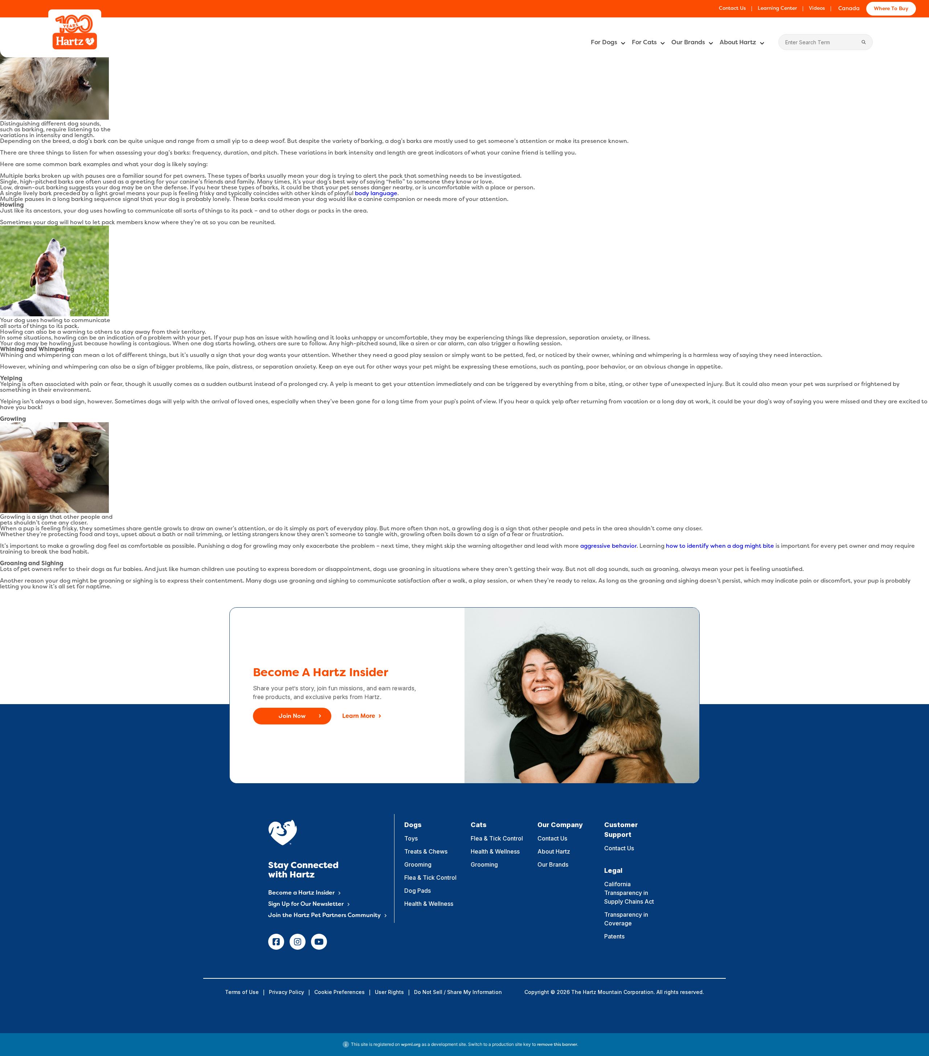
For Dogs (604, 43)
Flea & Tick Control (430, 877)
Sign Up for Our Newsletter (306, 904)
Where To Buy (891, 9)
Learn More (358, 716)
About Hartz (738, 43)
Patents (614, 936)
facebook (276, 942)
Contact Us (732, 8)
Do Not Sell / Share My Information (458, 992)
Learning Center (777, 8)
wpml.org (411, 1045)
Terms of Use (242, 992)
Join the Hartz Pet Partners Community (324, 916)
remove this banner (557, 1045)
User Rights (389, 992)
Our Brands (688, 43)
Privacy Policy (286, 992)
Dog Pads (417, 890)
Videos (817, 8)
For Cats (644, 43)
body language (376, 194)
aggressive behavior (608, 546)
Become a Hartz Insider (301, 893)
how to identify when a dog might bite (720, 546)
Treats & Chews (425, 851)
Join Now (292, 716)
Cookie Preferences (339, 992)
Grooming (417, 864)
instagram (298, 942)
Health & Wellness (428, 903)
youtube (319, 942)
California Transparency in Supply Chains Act (629, 892)
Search (863, 42)
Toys (411, 838)
